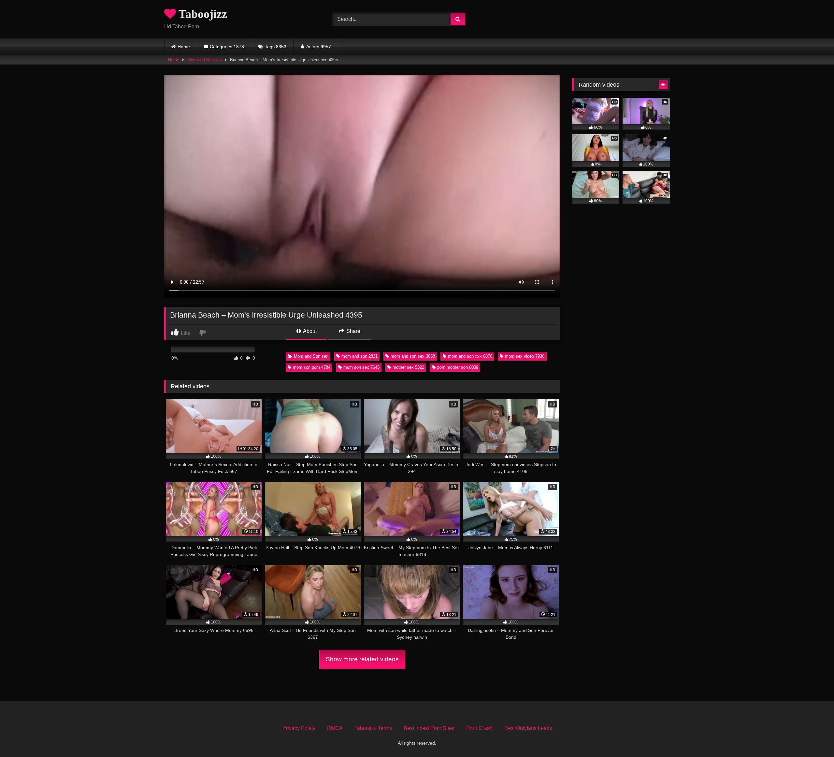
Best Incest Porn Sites (429, 728)
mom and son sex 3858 (413, 356)
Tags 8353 (275, 46)
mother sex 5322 (408, 367)
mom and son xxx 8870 (470, 356)
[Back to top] (814, 737)
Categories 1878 (227, 46)
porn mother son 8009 (457, 367)
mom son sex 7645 (361, 367)
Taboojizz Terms (373, 728)
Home (184, 46)
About (309, 331)
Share (352, 331)
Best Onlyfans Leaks (528, 728)
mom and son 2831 (359, 356)
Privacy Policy (298, 728)
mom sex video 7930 (524, 356)
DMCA (335, 728)
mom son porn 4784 (311, 367)
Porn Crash (479, 728)
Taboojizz (201, 14)
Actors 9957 (318, 46)
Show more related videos (362, 659)
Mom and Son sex (204, 59)
